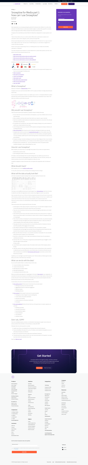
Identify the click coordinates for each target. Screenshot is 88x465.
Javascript (46, 409)
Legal (53, 461)
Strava (12, 432)
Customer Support (64, 412)
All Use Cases (30, 390)
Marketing (29, 415)
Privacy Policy (49, 461)
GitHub (63, 409)
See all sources (47, 416)
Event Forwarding (14, 389)
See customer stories (15, 435)
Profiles (12, 392)
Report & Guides (64, 395)
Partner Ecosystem (31, 429)
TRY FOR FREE (71, 3)
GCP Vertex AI (47, 397)
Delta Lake (46, 427)
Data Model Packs (14, 391)
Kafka (46, 428)
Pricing (59, 1)
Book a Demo (39, 368)
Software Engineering (31, 408)
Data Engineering (31, 406)
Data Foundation (14, 383)
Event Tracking (13, 385)
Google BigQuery (47, 423)
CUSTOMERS (45, 4)
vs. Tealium (13, 418)
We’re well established (17, 304)
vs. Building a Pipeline (14, 412)
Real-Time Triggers (14, 393)
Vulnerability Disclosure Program (72, 461)
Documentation (64, 407)
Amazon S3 (46, 425)
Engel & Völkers (13, 429)
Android (46, 411)
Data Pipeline (13, 386)
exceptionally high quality (34, 132)
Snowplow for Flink (48, 390)
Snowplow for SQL (48, 388)
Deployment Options (31, 428)
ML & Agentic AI (14, 401)
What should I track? (17, 54)
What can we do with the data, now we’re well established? (24, 59)
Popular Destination (48, 419)
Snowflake (46, 422)
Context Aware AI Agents (32, 388)
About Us (63, 382)
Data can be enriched (17, 130)
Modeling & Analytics (14, 396)
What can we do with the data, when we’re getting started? (24, 56)
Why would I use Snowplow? (18, 74)
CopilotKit (46, 402)
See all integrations (48, 433)
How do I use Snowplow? (18, 76)
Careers (63, 383)
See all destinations (48, 430)
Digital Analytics (13, 397)
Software (29, 401)
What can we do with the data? (19, 81)
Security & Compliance (31, 426)
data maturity (40, 274)
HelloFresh (13, 425)
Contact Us (63, 385)
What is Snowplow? (17, 73)
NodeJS (46, 414)
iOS (45, 413)
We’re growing (16, 293)
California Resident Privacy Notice (60, 461)
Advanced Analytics (31, 385)
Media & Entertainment (31, 397)
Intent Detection (14, 404)
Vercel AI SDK (47, 400)
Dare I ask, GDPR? (16, 83)
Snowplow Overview (65, 398)
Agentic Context (14, 403)
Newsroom (63, 386)
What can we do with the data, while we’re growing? (23, 58)
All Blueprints (30, 391)
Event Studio (13, 388)
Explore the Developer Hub (49, 434)
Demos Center (64, 414)
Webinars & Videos (64, 397)
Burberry (12, 433)
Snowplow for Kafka (48, 387)
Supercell (12, 430)
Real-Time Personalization (32, 387)
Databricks (46, 403)
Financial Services (31, 402)
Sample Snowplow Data (32, 423)
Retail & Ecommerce (31, 399)
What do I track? (19, 339)
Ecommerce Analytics (14, 399)
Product (29, 410)
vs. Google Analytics (14, 413)
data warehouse (40, 191)
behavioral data (24, 88)
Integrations (63, 404)
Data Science (30, 413)
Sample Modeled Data (31, 424)
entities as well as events (28, 168)
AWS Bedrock (47, 395)
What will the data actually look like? (20, 80)
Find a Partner (64, 406)
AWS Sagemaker (47, 405)
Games (29, 396)
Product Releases (65, 1)
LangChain (46, 398)
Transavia (12, 427)
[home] (16, 3)
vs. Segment (13, 415)
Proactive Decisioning (14, 405)
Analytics (29, 411)
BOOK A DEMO (64, 3)
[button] (25, 4)
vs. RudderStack (14, 417)
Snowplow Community (65, 411)
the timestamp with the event (33, 252)
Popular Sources (47, 408)
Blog (62, 393)
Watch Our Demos (47, 368)
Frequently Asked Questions (66, 400)
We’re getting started (17, 284)
